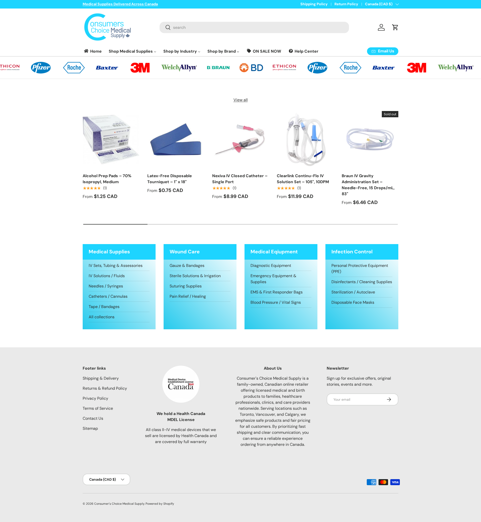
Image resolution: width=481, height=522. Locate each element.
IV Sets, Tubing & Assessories (116, 265)
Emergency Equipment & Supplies (273, 278)
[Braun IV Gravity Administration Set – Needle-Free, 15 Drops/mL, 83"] (370, 139)
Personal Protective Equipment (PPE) (359, 268)
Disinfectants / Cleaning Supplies (361, 281)
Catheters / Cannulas (108, 296)
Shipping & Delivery (101, 378)
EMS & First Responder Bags (277, 292)
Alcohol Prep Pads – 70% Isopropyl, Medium (107, 178)
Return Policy (346, 4)
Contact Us (93, 418)
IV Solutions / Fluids (107, 275)
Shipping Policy (314, 4)
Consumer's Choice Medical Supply (119, 504)
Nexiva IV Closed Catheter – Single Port (240, 178)
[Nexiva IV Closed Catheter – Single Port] (240, 139)
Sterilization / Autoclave (353, 292)
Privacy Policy (95, 398)
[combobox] (254, 27)
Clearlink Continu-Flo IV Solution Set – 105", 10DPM (303, 178)
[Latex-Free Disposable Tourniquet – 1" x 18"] (175, 139)
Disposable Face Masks (352, 302)
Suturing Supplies (186, 286)
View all (240, 99)
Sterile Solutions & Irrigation (195, 275)
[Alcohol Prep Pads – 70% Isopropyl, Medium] (111, 139)
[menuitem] (92, 51)
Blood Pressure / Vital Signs (276, 302)
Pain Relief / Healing (188, 296)
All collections (101, 317)
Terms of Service (98, 408)
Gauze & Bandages (187, 265)
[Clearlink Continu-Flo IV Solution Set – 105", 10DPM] (305, 139)
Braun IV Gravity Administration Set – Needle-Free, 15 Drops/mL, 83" (368, 184)
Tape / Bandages (104, 306)
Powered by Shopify (160, 504)
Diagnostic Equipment (271, 265)
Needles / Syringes (106, 286)
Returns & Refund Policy (105, 388)
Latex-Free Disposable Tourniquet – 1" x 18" (169, 178)
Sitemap (90, 428)
